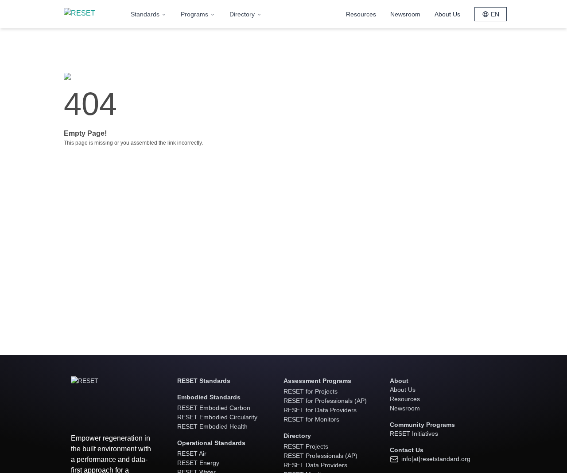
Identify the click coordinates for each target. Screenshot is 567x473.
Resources (361, 14)
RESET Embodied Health (212, 426)
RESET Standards (203, 380)
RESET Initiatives (414, 433)
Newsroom (405, 14)
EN (495, 14)
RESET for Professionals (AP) (325, 400)
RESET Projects (306, 446)
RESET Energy (198, 462)
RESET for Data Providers (320, 410)
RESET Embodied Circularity (217, 417)
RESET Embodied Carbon (213, 407)
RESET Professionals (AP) (320, 455)
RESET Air (191, 453)
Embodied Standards (209, 397)
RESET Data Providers (315, 465)
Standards (145, 14)
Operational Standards (211, 442)
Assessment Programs (317, 380)
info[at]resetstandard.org (435, 458)
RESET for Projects (311, 391)
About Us (447, 14)
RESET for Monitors (311, 419)
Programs (194, 14)
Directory (242, 14)
